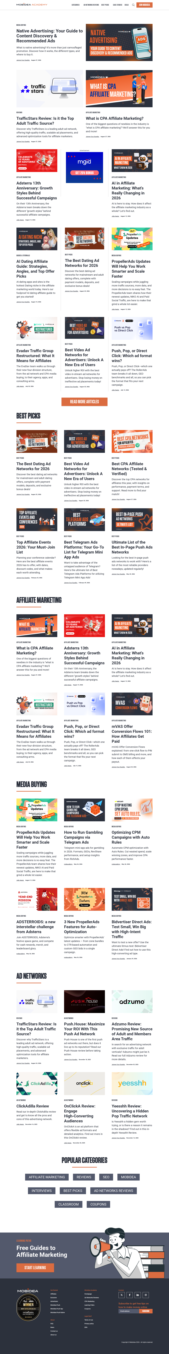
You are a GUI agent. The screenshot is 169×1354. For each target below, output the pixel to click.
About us (53, 1335)
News (52, 1327)
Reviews (84, 1177)
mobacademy (68, 864)
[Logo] (27, 1292)
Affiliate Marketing (39, 600)
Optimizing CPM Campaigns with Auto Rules (131, 837)
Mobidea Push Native (57, 1312)
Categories (76, 5)
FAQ (51, 1324)
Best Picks (105, 5)
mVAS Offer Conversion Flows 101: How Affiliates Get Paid (132, 734)
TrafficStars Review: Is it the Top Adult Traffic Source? (36, 1029)
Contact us (54, 1331)
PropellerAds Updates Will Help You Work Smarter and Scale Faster (35, 840)
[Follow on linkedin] (137, 1295)
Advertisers (54, 1301)
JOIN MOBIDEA (144, 4)
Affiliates (53, 1294)
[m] (84, 182)
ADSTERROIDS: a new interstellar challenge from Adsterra (36, 927)
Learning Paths (89, 1305)
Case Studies (117, 5)
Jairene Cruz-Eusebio (23, 60)
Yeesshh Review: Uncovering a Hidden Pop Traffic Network (130, 1111)
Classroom (68, 1204)
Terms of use (88, 1320)
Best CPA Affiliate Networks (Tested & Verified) (129, 469)
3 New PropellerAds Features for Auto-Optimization (81, 927)
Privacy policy (89, 1324)
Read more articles (84, 401)
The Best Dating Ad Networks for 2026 (33, 466)
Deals (127, 5)
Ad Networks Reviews (91, 5)
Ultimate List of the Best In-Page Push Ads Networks (132, 547)
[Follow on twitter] (121, 1295)
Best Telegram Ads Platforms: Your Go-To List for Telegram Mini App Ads (84, 549)
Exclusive (53, 1298)
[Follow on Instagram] (145, 1295)
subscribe (145, 1311)
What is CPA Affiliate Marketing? (115, 118)
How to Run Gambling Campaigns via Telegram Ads (83, 837)
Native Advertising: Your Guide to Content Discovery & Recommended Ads (49, 35)
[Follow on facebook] (129, 1295)
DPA (85, 1327)
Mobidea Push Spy (56, 1309)
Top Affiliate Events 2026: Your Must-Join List (35, 547)
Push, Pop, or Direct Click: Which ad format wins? (132, 355)
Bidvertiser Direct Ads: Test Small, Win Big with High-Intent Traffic (132, 929)
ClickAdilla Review (32, 1106)
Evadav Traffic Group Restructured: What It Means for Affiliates (35, 355)
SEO (106, 1177)
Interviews (42, 1191)
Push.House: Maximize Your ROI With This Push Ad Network (84, 1029)
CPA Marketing (89, 1301)
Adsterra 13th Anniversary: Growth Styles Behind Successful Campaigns (84, 655)
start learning (35, 1268)
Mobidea (128, 1177)
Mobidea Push (55, 1305)
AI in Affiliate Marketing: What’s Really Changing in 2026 (128, 655)
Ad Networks (31, 976)
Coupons (98, 1204)
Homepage (88, 1294)
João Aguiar (20, 220)
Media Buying (31, 785)
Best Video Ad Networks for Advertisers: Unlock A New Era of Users (83, 471)
